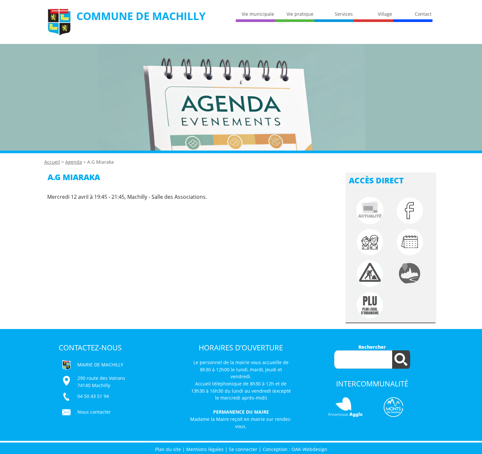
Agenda (73, 162)
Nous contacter (94, 412)
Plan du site (168, 449)
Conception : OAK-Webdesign (295, 449)
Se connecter (243, 449)
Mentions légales (205, 449)
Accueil (52, 162)
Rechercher (372, 347)
